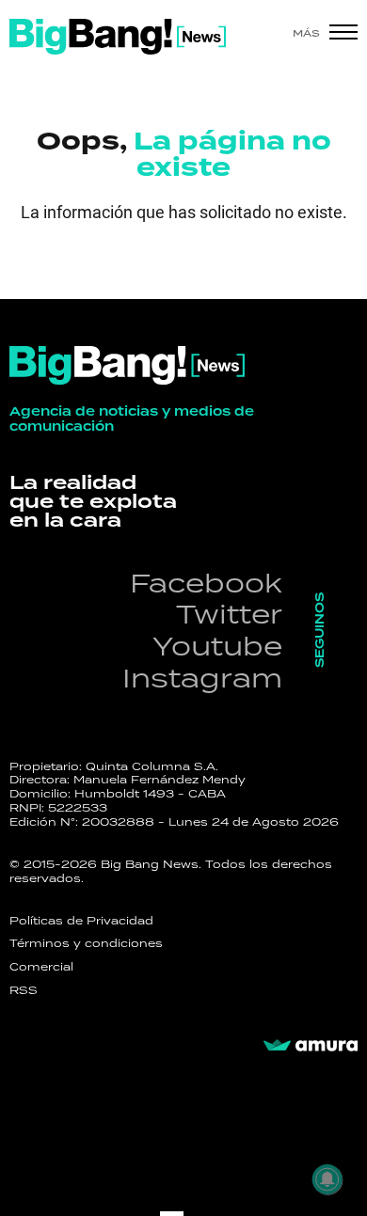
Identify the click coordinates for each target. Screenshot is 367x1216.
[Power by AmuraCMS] (310, 1045)
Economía (99, 268)
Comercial (41, 966)
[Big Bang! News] (117, 37)
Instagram (202, 677)
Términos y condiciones (86, 943)
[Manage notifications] (327, 1179)
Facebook (206, 582)
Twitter (229, 613)
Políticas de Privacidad (81, 920)
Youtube (217, 645)
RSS (23, 990)
